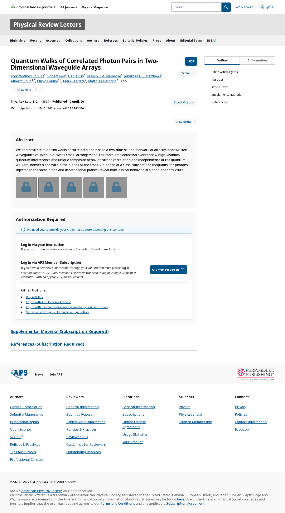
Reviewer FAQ (77, 437)
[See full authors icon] (27, 90)
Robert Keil (56, 76)
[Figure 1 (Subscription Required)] (26, 187)
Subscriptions (133, 414)
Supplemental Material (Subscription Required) (60, 331)
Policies (241, 414)
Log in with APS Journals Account (48, 302)
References (219, 102)
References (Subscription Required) (47, 344)
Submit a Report (79, 414)
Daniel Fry (76, 76)
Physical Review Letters (47, 24)
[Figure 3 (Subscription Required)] (71, 187)
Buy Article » (34, 297)
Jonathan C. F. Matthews (142, 76)
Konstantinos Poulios (27, 76)
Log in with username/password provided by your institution (67, 307)
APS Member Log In (165, 269)
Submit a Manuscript (26, 414)
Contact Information (251, 422)
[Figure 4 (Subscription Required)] (93, 187)
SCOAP (16, 436)
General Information (26, 407)
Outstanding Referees (83, 452)
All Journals (68, 7)
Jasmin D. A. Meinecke (104, 76)
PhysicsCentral (190, 414)
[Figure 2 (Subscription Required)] (48, 187)
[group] (104, 190)
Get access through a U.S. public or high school (57, 312)
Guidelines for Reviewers (86, 444)
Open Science (20, 429)
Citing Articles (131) (225, 72)
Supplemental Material (227, 95)
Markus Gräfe (74, 81)
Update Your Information (86, 422)
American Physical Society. (41, 491)
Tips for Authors (23, 452)
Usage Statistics (135, 434)
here (180, 499)
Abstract (217, 79)
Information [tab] (257, 60)
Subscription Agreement (185, 503)
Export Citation (183, 102)
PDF (191, 61)
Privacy (240, 407)
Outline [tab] (222, 60)
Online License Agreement (134, 424)
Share (186, 73)
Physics (184, 407)
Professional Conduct (26, 459)
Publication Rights (24, 422)
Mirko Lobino (47, 81)
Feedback (242, 429)
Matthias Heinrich (102, 81)
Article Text (219, 87)
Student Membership (195, 422)
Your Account (132, 442)
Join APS (56, 374)
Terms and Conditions (118, 503)
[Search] (226, 7)
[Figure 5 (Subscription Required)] (116, 187)
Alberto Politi (21, 81)
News (39, 374)
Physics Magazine (94, 7)
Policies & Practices (25, 444)
